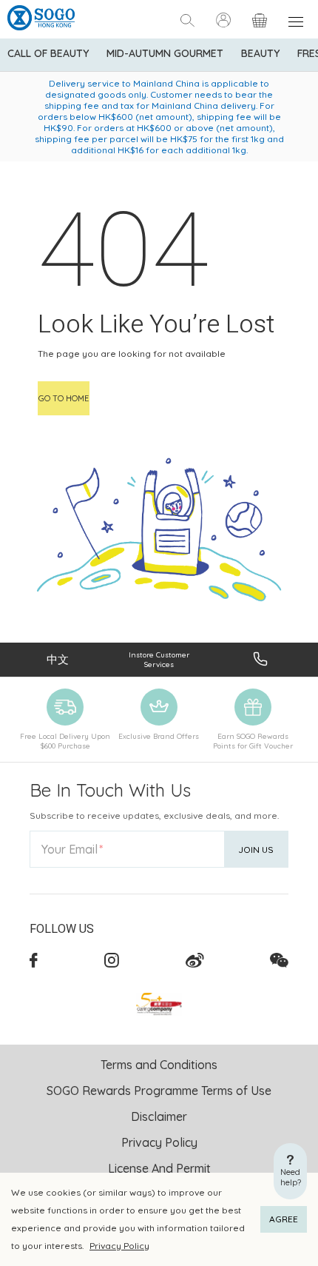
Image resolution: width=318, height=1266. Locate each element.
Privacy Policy (119, 1245)
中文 (58, 659)
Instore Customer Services (159, 659)
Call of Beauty (48, 53)
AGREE (283, 1219)
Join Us (256, 849)
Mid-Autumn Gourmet (164, 53)
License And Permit (159, 1168)
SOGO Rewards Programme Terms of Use (159, 1090)
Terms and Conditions (159, 1064)
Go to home (63, 398)
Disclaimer (159, 1116)
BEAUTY (260, 53)
